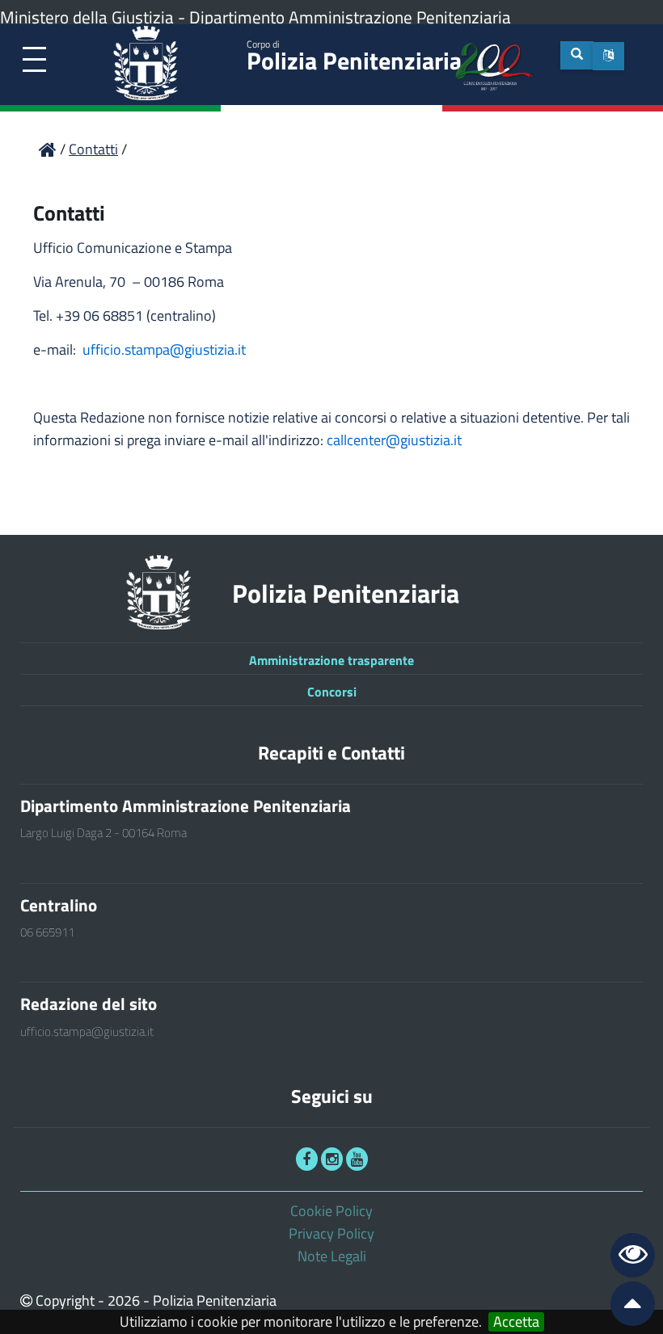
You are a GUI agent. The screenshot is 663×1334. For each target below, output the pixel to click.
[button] (608, 56)
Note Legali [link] (332, 1256)
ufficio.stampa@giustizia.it (164, 349)
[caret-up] (625, 1307)
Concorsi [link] (332, 691)
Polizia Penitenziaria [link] (354, 57)
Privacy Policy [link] (331, 1233)
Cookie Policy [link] (331, 1211)
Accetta (516, 1322)
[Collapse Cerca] (576, 55)
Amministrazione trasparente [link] (331, 660)
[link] (34, 60)
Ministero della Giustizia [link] (87, 17)
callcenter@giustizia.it (394, 440)
